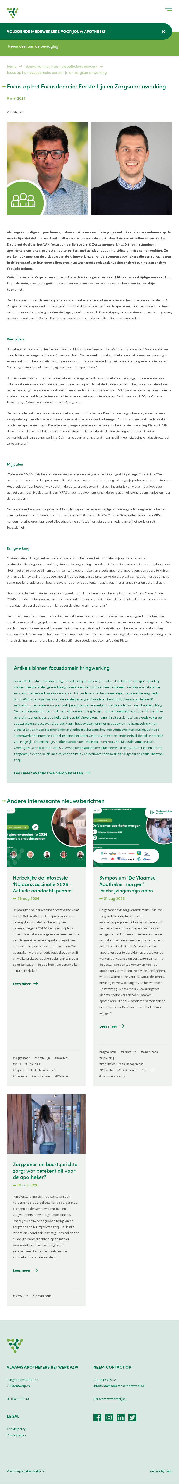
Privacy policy (16, 1435)
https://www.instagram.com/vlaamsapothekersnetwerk (109, 1417)
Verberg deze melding (163, 31)
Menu (168, 9)
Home (12, 66)
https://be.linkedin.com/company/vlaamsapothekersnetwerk (121, 1417)
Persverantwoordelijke (109, 1399)
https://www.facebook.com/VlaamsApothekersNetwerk (97, 1417)
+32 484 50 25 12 (104, 1380)
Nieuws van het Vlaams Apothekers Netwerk (61, 66)
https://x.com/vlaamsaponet (132, 1417)
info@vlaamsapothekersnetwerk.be (119, 1386)
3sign (168, 1471)
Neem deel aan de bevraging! (33, 46)
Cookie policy (16, 1429)
